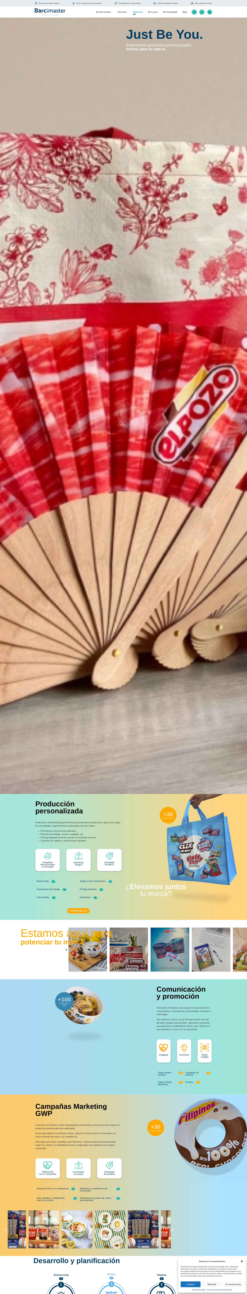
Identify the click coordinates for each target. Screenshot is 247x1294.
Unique (138, 12)
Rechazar (212, 1284)
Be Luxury (153, 12)
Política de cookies (199, 1290)
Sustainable (170, 12)
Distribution (85, 897)
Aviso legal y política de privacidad (219, 1290)
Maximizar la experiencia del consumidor (93, 1189)
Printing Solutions (88, 889)
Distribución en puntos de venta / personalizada (95, 1199)
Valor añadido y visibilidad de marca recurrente (51, 1199)
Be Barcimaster (103, 12)
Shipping (161, 1275)
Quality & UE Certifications (93, 881)
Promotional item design (48, 889)
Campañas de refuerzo (192, 1074)
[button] (242, 1261)
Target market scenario (164, 1074)
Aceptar (190, 1284)
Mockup (111, 1274)
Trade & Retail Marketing (164, 1083)
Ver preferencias (233, 1284)
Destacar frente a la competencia (53, 1188)
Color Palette (43, 897)
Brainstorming (61, 1275)
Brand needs (43, 881)
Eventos (189, 1082)
